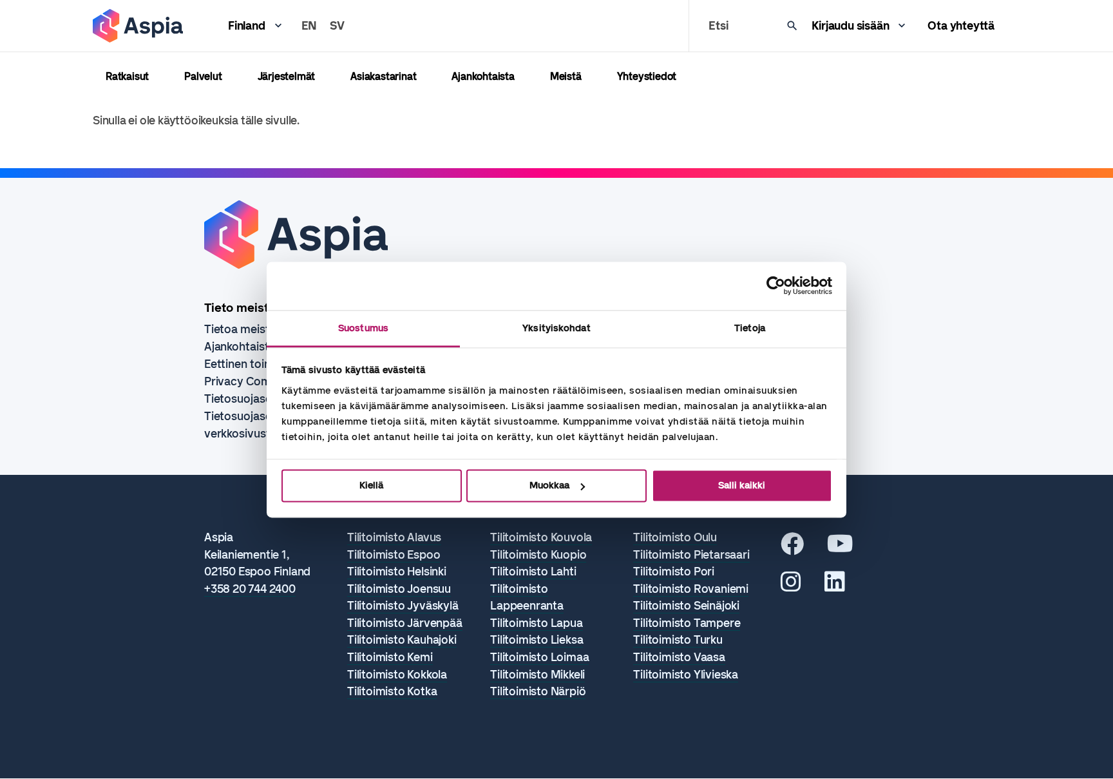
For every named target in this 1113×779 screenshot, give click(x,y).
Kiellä (371, 485)
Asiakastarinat (383, 76)
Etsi (718, 26)
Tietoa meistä (240, 329)
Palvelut (203, 76)
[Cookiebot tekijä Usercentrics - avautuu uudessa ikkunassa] (775, 285)
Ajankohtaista (483, 76)
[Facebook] (792, 548)
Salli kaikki (741, 485)
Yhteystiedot (647, 76)
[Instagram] (791, 586)
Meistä (566, 76)
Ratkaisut (127, 76)
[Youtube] (840, 548)
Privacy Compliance (256, 381)
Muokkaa (549, 485)
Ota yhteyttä (961, 26)
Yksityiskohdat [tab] (556, 328)
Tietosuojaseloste (251, 399)
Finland (246, 26)
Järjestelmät (287, 76)
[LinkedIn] (834, 586)
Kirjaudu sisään (850, 26)
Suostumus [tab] (363, 328)
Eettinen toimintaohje (260, 364)
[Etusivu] (138, 26)
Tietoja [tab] (749, 328)
